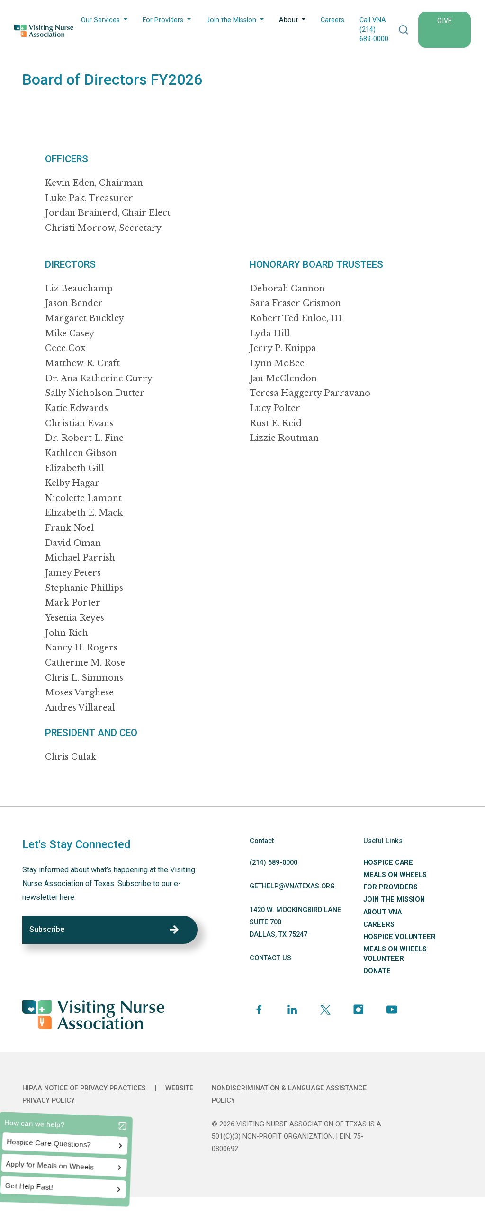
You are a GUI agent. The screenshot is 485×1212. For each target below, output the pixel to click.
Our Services (100, 20)
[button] (403, 30)
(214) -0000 (273, 863)
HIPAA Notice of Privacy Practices (84, 1088)
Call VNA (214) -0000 (373, 29)
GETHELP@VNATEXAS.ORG (292, 886)
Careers (332, 20)
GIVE (444, 21)
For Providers (163, 20)
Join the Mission (231, 20)
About (288, 20)
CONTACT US (270, 958)
